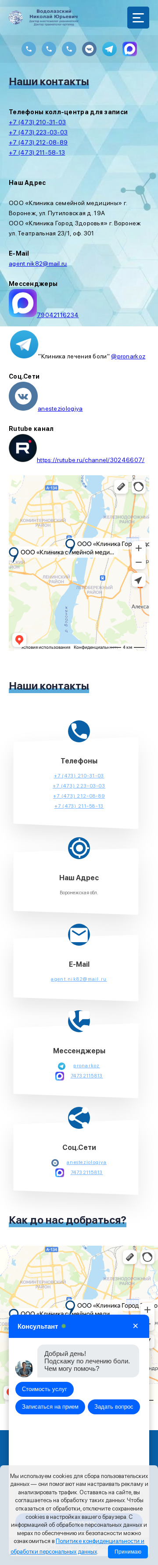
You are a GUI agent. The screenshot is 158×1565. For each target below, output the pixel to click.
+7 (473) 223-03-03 (38, 132)
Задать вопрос (113, 1407)
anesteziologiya (60, 408)
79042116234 (58, 314)
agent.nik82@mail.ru (38, 263)
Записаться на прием (50, 1407)
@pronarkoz (128, 356)
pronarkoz (86, 1066)
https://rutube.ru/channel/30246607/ (91, 459)
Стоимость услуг (44, 1389)
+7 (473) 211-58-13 (37, 152)
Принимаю (128, 1552)
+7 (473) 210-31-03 (37, 122)
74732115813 (87, 1076)
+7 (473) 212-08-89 (38, 142)
